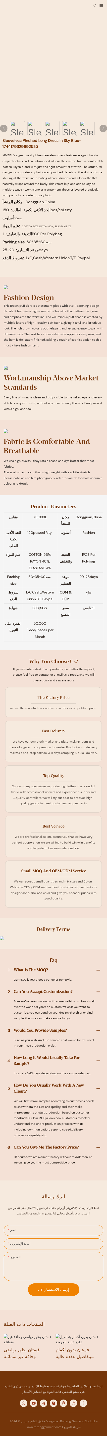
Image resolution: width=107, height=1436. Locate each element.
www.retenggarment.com (44, 1427)
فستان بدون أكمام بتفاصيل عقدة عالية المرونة (73, 1353)
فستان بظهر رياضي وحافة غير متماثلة (22, 1353)
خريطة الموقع (72, 1427)
